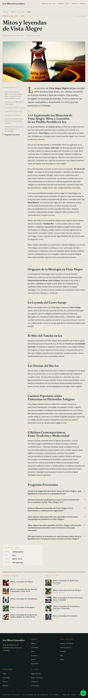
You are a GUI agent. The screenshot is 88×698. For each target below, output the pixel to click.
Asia (67, 3)
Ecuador (34, 655)
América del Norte (66, 643)
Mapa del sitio (36, 674)
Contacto (34, 682)
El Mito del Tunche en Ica (14, 111)
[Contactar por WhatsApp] (83, 693)
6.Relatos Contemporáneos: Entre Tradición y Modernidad (15, 129)
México (33, 643)
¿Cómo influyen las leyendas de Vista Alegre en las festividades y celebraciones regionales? (50, 509)
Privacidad (35, 686)
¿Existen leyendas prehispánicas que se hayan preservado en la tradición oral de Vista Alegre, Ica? (53, 500)
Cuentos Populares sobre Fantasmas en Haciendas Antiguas (14, 121)
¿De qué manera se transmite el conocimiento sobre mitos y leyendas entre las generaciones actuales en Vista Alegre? (54, 537)
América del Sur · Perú (14, 16)
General (5, 686)
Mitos (5, 674)
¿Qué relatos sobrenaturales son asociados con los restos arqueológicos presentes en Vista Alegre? (53, 518)
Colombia (34, 647)
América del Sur (48, 3)
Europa (60, 3)
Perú (29, 12)
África (74, 3)
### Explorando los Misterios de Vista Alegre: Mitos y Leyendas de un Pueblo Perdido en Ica (14, 95)
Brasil (33, 659)
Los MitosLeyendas (14, 3)
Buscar (82, 3)
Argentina (34, 663)
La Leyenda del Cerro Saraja (15, 108)
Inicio (5, 12)
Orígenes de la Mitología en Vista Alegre (14, 103)
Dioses (5, 682)
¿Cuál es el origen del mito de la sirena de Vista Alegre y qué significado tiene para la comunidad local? (54, 492)
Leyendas (6, 678)
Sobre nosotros (36, 678)
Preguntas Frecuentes (12, 135)
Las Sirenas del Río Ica (12, 115)
